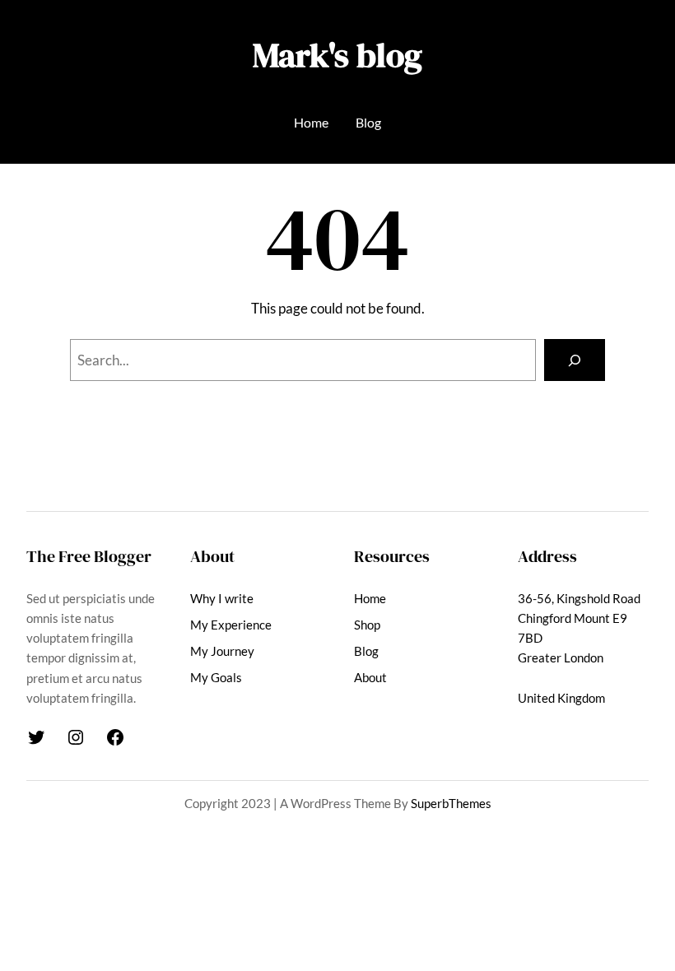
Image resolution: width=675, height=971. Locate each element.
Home (311, 122)
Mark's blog (337, 54)
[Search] (574, 360)
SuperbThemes (451, 803)
